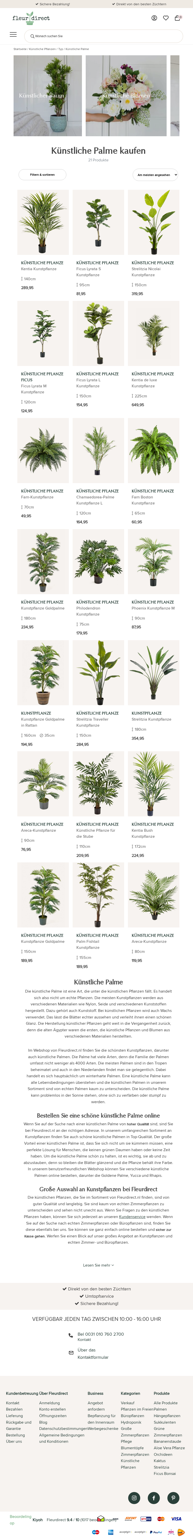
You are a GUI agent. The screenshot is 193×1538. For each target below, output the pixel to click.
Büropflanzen (132, 1416)
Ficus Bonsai (165, 1473)
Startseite (20, 49)
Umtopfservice (141, 4)
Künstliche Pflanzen (42, 49)
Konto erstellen (52, 1409)
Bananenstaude (167, 1441)
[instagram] (134, 1498)
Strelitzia (161, 1467)
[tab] (22, 1434)
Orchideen (163, 1454)
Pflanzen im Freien (137, 1409)
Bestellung (15, 1435)
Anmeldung (49, 1403)
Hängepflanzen (167, 1416)
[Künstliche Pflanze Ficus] (43, 333)
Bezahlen (14, 1409)
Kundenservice (132, 1217)
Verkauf (127, 1403)
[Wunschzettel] (166, 18)
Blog (43, 1422)
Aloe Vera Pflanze (169, 1448)
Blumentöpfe (132, 1448)
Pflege (126, 1441)
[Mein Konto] (154, 18)
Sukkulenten (165, 1422)
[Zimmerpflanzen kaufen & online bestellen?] (31, 18)
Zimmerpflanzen (135, 1454)
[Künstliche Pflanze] (43, 222)
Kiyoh (38, 1520)
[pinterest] (173, 1498)
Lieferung (14, 1416)
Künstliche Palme (77, 49)
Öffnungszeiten (53, 1416)
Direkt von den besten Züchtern (55, 4)
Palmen (160, 1409)
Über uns (14, 1441)
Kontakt (12, 1403)
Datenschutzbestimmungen (63, 1428)
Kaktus (160, 1461)
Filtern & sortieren (42, 174)
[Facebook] (154, 1498)
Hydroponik (131, 1422)
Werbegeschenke (103, 1428)
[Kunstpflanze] (43, 672)
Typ (60, 49)
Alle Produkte (166, 1403)
